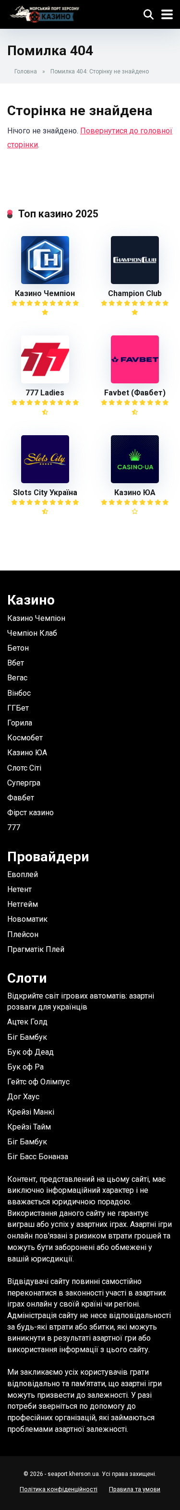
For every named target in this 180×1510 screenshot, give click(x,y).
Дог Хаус (23, 1096)
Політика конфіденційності (58, 1489)
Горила (19, 722)
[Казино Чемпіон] (45, 281)
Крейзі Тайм (29, 1126)
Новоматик (27, 919)
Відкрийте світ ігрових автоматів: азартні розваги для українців (80, 1001)
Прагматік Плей (35, 949)
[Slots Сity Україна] (45, 480)
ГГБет (18, 708)
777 (13, 827)
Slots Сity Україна (45, 492)
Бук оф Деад (30, 1052)
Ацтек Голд (27, 1021)
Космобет (25, 737)
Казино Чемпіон (45, 293)
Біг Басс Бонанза (37, 1156)
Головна (25, 71)
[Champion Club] (135, 281)
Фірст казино (30, 812)
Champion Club (135, 293)
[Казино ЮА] (135, 480)
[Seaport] (44, 13)
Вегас (17, 677)
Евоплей (22, 874)
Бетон (18, 648)
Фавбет (20, 797)
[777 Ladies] (45, 380)
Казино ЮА (135, 492)
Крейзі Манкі (30, 1112)
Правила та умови (134, 1489)
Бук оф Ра (25, 1066)
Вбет (15, 662)
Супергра (23, 782)
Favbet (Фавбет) (135, 392)
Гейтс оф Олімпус (38, 1081)
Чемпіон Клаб (32, 633)
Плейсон (22, 934)
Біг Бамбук (27, 1037)
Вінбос (19, 693)
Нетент (19, 889)
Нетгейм (22, 904)
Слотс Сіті (24, 768)
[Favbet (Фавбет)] (135, 380)
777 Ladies (44, 392)
